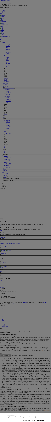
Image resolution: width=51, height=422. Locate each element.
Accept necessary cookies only (25, 420)
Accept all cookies (41, 420)
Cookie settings (33, 420)
